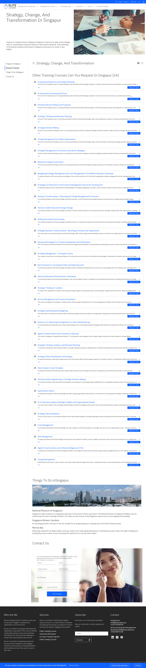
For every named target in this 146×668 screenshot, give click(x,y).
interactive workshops (48, 634)
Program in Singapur (13, 64)
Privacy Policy (74, 665)
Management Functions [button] (47, 6)
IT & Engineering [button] (65, 6)
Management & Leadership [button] (26, 6)
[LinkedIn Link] (113, 637)
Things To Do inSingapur (15, 72)
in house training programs (50, 637)
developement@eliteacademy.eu (122, 630)
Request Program (12, 68)
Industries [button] (79, 6)
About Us (126, 1)
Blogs (120, 1)
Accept (137, 665)
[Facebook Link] (122, 637)
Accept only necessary (120, 665)
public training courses (48, 631)
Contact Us (133, 1)
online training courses (48, 639)
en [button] (138, 1)
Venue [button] (90, 6)
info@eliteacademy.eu (118, 623)
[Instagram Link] (117, 637)
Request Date (134, 87)
